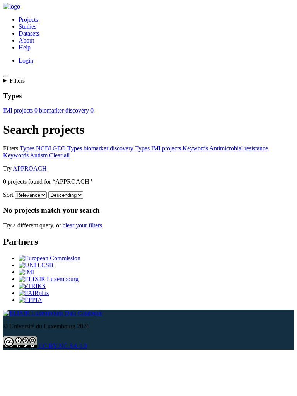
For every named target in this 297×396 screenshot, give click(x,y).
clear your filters (82, 225)
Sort (8, 194)
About (26, 40)
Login (26, 60)
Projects (28, 19)
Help (25, 47)
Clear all (59, 155)
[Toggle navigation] (6, 76)
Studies (27, 26)
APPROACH (30, 168)
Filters (17, 80)
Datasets (29, 33)
